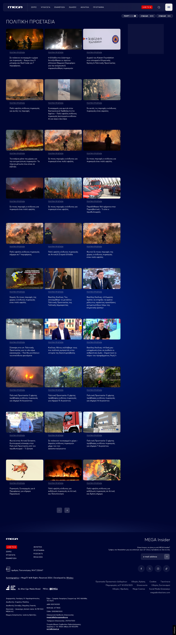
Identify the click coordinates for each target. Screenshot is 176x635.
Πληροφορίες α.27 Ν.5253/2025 (119, 585)
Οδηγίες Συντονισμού (160, 585)
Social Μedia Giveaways (159, 589)
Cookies (153, 581)
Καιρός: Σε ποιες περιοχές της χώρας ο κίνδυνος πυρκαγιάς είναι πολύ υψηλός (23, 300)
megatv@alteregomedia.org (57, 617)
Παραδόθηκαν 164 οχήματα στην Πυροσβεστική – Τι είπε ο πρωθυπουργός (101, 209)
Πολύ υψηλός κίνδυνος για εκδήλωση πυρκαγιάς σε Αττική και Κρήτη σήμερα (101, 491)
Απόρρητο (174, 630)
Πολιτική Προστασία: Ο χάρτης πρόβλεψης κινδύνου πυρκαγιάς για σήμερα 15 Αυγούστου (62, 398)
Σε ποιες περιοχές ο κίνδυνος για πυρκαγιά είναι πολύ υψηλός (62, 159)
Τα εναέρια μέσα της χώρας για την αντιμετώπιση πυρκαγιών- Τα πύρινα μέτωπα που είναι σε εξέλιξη (25, 162)
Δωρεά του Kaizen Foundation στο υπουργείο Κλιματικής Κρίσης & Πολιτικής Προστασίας (101, 60)
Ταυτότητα (165, 581)
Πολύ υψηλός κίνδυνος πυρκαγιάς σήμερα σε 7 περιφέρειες (25, 253)
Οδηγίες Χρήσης (138, 581)
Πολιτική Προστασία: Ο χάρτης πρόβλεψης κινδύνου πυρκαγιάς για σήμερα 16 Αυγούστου (24, 398)
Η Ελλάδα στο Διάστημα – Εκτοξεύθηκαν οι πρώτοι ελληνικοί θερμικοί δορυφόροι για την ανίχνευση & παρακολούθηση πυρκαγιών (61, 62)
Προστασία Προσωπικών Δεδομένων (111, 581)
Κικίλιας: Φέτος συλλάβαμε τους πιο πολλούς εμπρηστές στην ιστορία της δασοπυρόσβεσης (62, 350)
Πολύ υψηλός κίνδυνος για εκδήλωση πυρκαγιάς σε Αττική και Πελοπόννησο (62, 491)
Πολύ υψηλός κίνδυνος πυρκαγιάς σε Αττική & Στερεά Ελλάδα (63, 253)
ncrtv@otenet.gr (53, 629)
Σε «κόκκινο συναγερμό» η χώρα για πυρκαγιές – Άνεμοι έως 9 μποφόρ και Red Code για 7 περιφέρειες (24, 61)
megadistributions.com (160, 592)
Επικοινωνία (142, 585)
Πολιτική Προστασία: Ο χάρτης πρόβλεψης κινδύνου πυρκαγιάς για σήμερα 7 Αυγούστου (101, 443)
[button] (168, 7)
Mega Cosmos (139, 589)
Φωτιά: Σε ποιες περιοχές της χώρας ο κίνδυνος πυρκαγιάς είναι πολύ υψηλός (100, 254)
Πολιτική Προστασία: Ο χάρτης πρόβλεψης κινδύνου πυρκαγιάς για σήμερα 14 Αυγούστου (101, 398)
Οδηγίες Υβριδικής (120, 589)
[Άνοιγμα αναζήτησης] (158, 7)
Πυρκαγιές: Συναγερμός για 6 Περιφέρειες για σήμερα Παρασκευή (22, 491)
